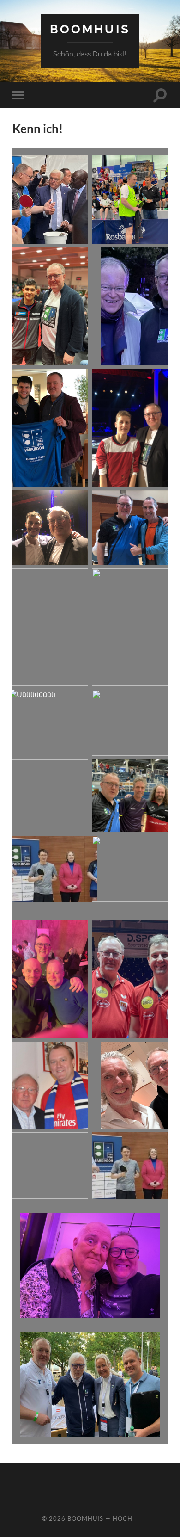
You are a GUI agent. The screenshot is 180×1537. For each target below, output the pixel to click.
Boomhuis (90, 29)
